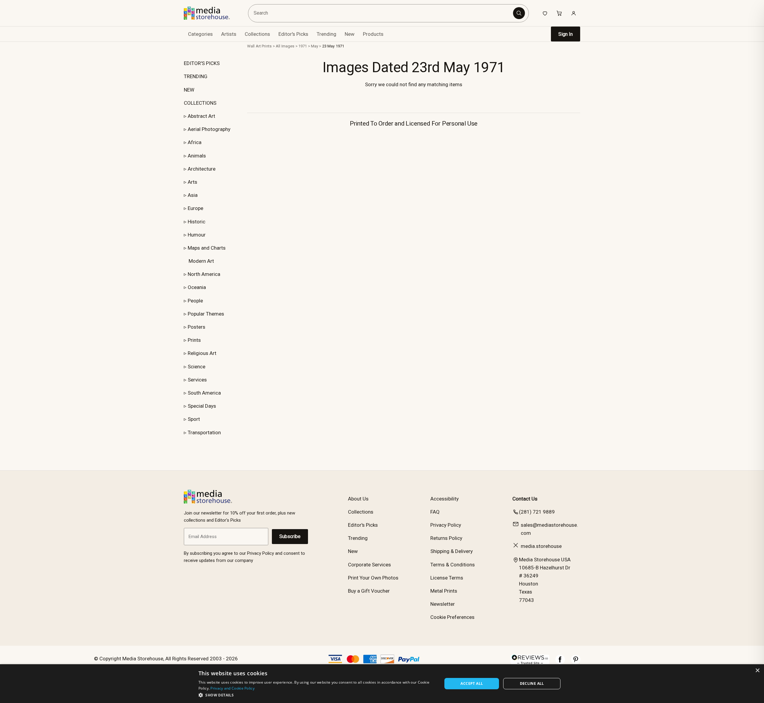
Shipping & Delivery (451, 551)
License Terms (446, 578)
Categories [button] (200, 34)
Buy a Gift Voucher (369, 591)
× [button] (757, 670)
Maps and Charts (207, 248)
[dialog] (382, 683)
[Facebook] (560, 662)
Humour (197, 235)
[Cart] (559, 13)
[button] (316, 695)
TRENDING (195, 76)
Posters (196, 327)
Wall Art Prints (259, 46)
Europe (195, 208)
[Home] (211, 13)
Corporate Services (369, 565)
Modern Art (201, 261)
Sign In (565, 34)
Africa (194, 142)
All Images (285, 46)
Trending (326, 34)
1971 (302, 46)
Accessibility (444, 499)
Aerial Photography (209, 129)
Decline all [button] (532, 683)
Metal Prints (443, 591)
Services (197, 380)
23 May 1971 (333, 46)
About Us (358, 499)
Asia (193, 195)
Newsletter (442, 604)
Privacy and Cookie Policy (232, 688)
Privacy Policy (445, 525)
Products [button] (373, 34)
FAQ (435, 512)
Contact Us (524, 499)
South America (204, 393)
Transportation (204, 432)
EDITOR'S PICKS (202, 63)
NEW (189, 90)
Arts (192, 182)
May (314, 46)
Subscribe (290, 536)
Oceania (197, 287)
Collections (257, 34)
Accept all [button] (471, 683)
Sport (194, 419)
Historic (196, 222)
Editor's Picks (293, 34)
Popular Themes (206, 314)
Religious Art (202, 353)
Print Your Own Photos (373, 578)
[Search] (519, 13)
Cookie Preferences (452, 617)
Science (196, 367)
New (350, 34)
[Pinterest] (575, 662)
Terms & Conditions (452, 565)
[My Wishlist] (545, 13)
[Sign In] (573, 13)
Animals (197, 156)
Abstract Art (201, 116)
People (195, 301)
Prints (194, 340)
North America (204, 274)
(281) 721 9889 (537, 512)
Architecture (201, 169)
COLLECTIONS (200, 103)
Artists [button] (228, 34)
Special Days (202, 406)
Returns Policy (446, 538)
